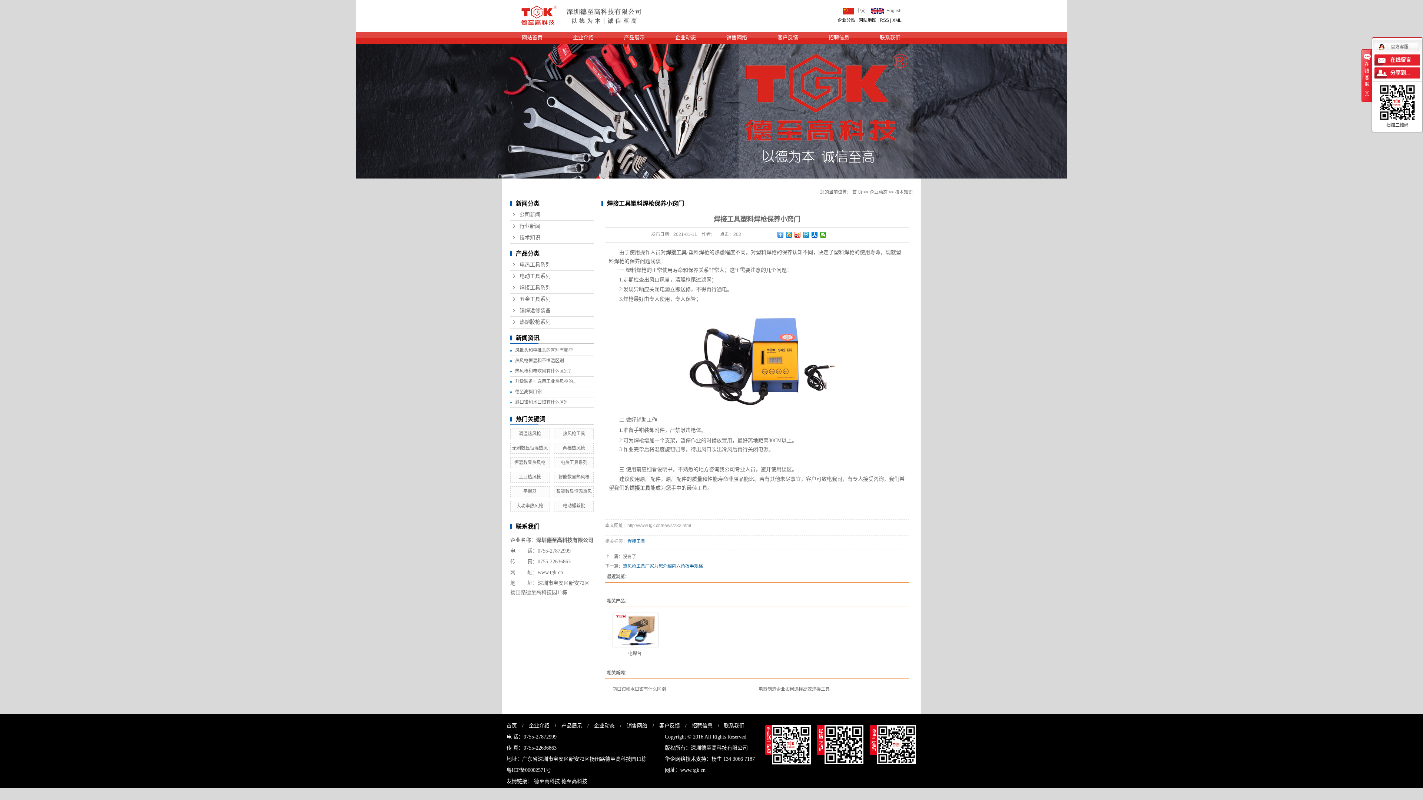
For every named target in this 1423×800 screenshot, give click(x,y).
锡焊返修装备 (535, 310)
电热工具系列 (535, 264)
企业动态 (685, 37)
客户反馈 (787, 37)
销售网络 (736, 37)
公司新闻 (530, 214)
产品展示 (634, 37)
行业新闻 (530, 226)
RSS (884, 20)
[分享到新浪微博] (798, 235)
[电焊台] (636, 630)
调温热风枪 (530, 433)
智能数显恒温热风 (574, 491)
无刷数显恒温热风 (530, 448)
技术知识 (530, 237)
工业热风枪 (530, 477)
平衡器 (530, 491)
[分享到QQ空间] (789, 235)
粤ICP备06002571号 (529, 770)
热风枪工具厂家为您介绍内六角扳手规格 (663, 566)
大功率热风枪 (530, 506)
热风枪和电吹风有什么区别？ (544, 371)
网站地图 (867, 20)
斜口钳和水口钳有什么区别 (541, 402)
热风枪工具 (574, 433)
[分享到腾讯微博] (806, 235)
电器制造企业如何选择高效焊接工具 (794, 689)
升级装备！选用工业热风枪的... (545, 381)
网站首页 (532, 37)
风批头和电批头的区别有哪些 (544, 350)
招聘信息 (839, 37)
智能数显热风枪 (574, 477)
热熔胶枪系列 (535, 322)
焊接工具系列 (535, 287)
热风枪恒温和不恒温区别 (539, 360)
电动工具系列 (535, 276)
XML (897, 20)
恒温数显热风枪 (529, 462)
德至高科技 (547, 781)
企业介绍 (583, 37)
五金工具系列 (535, 299)
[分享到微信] (823, 235)
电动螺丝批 (574, 506)
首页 (512, 726)
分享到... (1400, 73)
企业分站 (846, 20)
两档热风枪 (574, 448)
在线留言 (1400, 60)
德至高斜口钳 (528, 391)
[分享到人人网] (815, 235)
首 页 (857, 192)
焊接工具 (636, 541)
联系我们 (890, 37)
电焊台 (634, 653)
